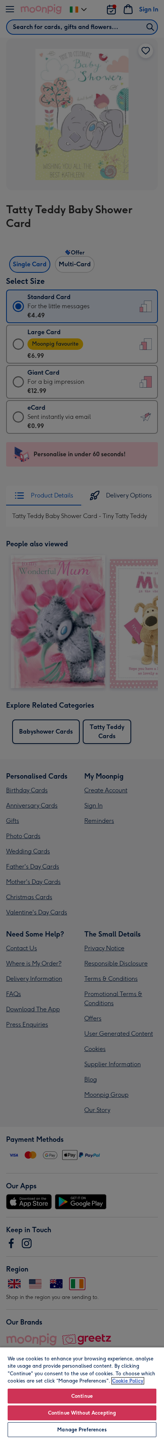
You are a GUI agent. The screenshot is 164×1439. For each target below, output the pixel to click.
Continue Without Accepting (82, 1413)
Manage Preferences (81, 1430)
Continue (82, 1396)
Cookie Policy (127, 1381)
